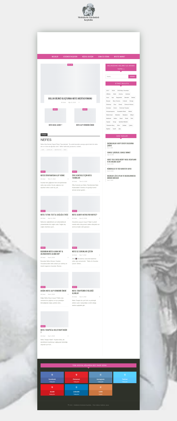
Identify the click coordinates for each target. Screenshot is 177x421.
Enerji (120, 104)
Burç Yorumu (116, 101)
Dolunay (108, 104)
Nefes (55, 109)
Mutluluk (108, 118)
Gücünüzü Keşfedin (70, 56)
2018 (113, 90)
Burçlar (108, 101)
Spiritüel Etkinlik (123, 122)
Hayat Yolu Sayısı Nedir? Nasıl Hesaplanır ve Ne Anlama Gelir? (121, 160)
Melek (130, 111)
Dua (115, 104)
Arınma (121, 94)
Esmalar (108, 108)
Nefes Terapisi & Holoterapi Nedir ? (54, 331)
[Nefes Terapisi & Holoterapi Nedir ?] (54, 319)
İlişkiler (108, 129)
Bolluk (70, 64)
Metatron (125, 115)
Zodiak (124, 125)
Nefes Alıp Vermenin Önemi (85, 125)
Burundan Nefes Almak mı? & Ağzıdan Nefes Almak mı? (52, 252)
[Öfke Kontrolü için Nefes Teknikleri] (86, 165)
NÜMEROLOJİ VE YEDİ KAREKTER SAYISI (119, 169)
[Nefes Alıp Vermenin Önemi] (85, 115)
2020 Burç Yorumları (123, 90)
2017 (107, 90)
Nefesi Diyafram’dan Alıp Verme (53, 175)
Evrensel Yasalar (124, 108)
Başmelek (119, 97)
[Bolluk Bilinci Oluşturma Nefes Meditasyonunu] (70, 83)
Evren (115, 108)
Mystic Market (119, 56)
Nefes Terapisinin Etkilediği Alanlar (82, 291)
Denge (131, 101)
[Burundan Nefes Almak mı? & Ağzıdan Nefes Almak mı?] (54, 241)
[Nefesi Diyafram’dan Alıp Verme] (54, 165)
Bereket (127, 97)
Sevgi (114, 122)
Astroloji (127, 94)
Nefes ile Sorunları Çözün (82, 251)
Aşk (113, 97)
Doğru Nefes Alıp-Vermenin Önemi (53, 290)
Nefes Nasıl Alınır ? (55, 125)
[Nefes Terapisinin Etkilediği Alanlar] (86, 280)
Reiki (65, 149)
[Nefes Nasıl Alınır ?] (55, 115)
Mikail (132, 115)
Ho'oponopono (110, 111)
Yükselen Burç (110, 125)
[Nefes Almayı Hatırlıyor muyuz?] (86, 204)
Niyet (121, 118)
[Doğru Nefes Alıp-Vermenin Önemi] (54, 280)
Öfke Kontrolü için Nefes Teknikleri (82, 176)
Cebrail (125, 101)
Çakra (130, 125)
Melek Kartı (109, 115)
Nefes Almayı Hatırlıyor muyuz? (84, 214)
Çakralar (49, 149)
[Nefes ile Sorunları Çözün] (86, 241)
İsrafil (114, 129)
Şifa (120, 129)
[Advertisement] (88, 36)
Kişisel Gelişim (87, 56)
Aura (42, 149)
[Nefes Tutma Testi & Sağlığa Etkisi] (54, 204)
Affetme (108, 94)
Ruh (132, 118)
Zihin (118, 125)
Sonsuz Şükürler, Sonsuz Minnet (119, 152)
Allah (114, 94)
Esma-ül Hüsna (103, 56)
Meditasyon (58, 149)
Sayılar (108, 122)
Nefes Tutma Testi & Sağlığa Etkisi (54, 214)
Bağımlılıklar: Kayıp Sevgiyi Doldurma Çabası (120, 144)
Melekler (55, 56)
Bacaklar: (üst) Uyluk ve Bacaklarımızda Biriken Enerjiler (121, 177)
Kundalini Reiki (121, 111)
